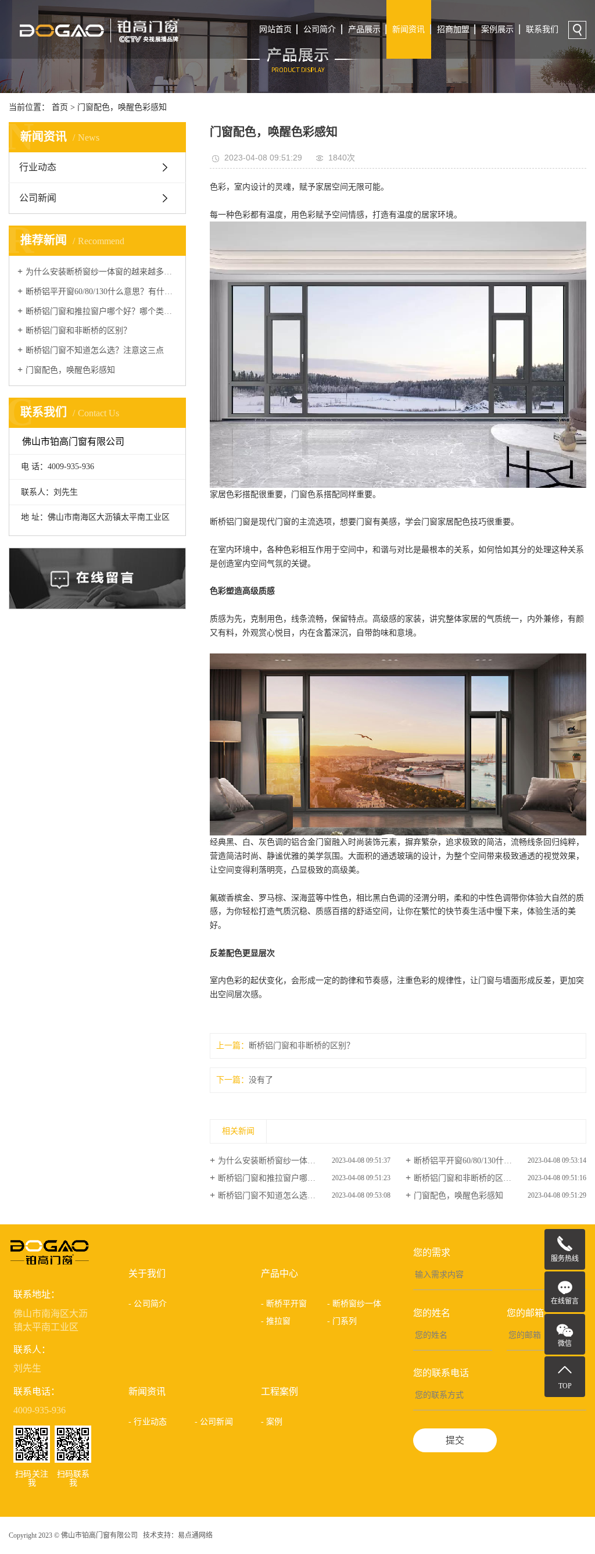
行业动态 (37, 167)
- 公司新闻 (214, 1421)
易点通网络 (195, 1535)
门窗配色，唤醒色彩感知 (122, 107)
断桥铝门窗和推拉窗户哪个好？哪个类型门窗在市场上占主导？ (101, 311)
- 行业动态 (147, 1421)
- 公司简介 (147, 1303)
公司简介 (319, 29)
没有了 (261, 1080)
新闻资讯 (408, 29)
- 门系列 (342, 1321)
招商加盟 (453, 29)
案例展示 (497, 29)
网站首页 (275, 29)
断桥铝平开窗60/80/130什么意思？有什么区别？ (101, 291)
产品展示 (364, 29)
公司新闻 (37, 198)
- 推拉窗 (276, 1321)
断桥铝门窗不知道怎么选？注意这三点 (95, 350)
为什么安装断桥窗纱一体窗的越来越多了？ (101, 271)
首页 (60, 107)
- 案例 (271, 1421)
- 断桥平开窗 (284, 1303)
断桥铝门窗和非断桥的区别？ (78, 330)
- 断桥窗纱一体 (354, 1303)
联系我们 (542, 29)
